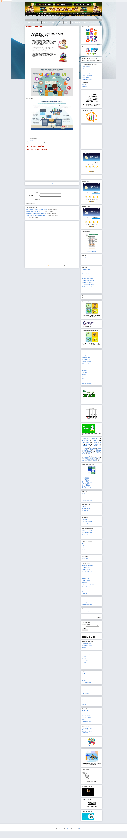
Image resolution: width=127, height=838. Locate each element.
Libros (85, 451)
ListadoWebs (85, 732)
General (97, 449)
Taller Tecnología (85, 363)
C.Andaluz (84, 680)
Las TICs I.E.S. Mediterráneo (88, 584)
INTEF (83, 591)
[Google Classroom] (88, 33)
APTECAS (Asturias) (86, 487)
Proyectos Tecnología (86, 361)
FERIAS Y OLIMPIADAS (36, 22)
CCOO (83, 549)
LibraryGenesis (85, 693)
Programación (85, 376)
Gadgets (99, 448)
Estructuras (84, 370)
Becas (93, 447)
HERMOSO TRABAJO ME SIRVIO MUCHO (34, 211)
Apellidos (84, 628)
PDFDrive (84, 691)
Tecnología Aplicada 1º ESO (88, 352)
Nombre (84, 627)
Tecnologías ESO (93, 458)
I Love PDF (84, 289)
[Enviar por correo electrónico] (30, 138)
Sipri (83, 70)
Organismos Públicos (86, 717)
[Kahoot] (91, 36)
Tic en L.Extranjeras (86, 664)
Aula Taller (84, 497)
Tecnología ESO (95, 460)
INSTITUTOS (28, 22)
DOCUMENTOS (77, 22)
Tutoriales (95, 445)
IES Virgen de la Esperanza (91, 459)
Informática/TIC (93, 457)
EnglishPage (84, 699)
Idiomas (86, 448)
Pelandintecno (85, 494)
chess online (86, 297)
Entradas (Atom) (55, 186)
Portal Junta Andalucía (87, 79)
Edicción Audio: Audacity (87, 286)
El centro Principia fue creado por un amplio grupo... (36, 215)
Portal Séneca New (86, 567)
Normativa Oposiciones (87, 75)
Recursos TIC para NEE (87, 500)
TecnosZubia (85, 86)
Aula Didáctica (85, 84)
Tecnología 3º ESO (86, 357)
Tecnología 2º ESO (86, 355)
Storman (69, 828)
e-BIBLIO (84, 662)
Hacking (84, 512)
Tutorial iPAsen (85, 558)
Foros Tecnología (86, 66)
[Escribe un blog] (32, 138)
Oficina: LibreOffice (86, 273)
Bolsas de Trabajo (86, 715)
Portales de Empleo (86, 710)
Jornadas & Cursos (89, 439)
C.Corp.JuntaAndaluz (86, 682)
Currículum (86, 454)
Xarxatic (84, 647)
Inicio (52, 183)
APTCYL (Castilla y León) (87, 482)
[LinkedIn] (96, 49)
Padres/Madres (84, 460)
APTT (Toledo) (85, 481)
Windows (89, 453)
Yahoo (83, 678)
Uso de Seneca (85, 578)
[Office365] (88, 40)
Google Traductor (85, 702)
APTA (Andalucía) (85, 478)
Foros (83, 599)
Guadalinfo (84, 656)
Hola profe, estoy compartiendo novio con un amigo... (36, 213)
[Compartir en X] (33, 138)
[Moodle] (95, 29)
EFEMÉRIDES (67, 22)
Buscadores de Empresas (87, 721)
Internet (94, 456)
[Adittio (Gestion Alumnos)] (91, 29)
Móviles (88, 444)
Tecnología (97, 442)
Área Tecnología (85, 493)
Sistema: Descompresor (87, 276)
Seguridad (84, 453)
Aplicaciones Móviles (97, 453)
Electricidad (84, 372)
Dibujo (83, 368)
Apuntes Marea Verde (86, 586)
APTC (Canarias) (85, 484)
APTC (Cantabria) (86, 485)
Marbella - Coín (85, 536)
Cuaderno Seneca (86, 580)
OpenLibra (84, 689)
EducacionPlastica (86, 498)
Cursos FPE (84, 733)
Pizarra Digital (85, 593)
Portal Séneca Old (86, 569)
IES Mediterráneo (93, 454)
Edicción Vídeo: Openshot (87, 282)
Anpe (83, 543)
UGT (83, 552)
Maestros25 (84, 589)
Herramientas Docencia (87, 271)
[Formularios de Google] (91, 33)
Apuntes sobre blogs (86, 643)
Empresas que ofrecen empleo (88, 713)
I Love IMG (84, 291)
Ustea (83, 547)
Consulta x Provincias (91, 251)
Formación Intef (85, 573)
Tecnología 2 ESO (86, 450)
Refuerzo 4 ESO (85, 519)
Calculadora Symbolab (87, 521)
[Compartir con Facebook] (34, 138)
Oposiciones (91, 451)
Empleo (96, 444)
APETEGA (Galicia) (86, 483)
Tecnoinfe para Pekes (86, 602)
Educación (85, 440)
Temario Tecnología (86, 73)
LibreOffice (92, 448)
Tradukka (84, 704)
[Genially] (95, 36)
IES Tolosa (99, 447)
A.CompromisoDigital (86, 654)
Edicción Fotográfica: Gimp (87, 278)
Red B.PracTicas (85, 667)
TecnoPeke (91, 745)
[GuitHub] (95, 40)
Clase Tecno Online (86, 495)
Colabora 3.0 (85, 576)
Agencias (84, 719)
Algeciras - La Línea (86, 534)
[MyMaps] (91, 40)
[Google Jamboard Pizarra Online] (95, 33)
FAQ (72, 22)
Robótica (84, 378)
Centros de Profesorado (87, 530)
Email (83, 625)
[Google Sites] (88, 36)
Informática (85, 442)
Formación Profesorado (87, 571)
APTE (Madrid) (85, 479)
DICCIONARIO (53, 22)
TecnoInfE (99, 456)
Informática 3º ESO (86, 508)
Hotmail (83, 675)
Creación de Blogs (96, 452)
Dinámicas (86, 457)
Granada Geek (85, 660)
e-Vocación (84, 582)
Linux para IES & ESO (87, 269)
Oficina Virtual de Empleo (87, 728)
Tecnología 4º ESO (86, 359)
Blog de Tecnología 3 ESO (87, 499)
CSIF (83, 545)
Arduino (100, 458)
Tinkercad (84, 365)
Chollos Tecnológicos (96, 450)
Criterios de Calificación (87, 383)
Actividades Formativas (87, 532)
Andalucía (88, 452)
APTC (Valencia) (85, 486)
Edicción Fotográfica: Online (88, 280)
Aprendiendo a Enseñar (87, 645)
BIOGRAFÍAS (60, 22)
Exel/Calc (92, 449)
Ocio (99, 457)
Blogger (80, 828)
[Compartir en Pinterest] (36, 138)
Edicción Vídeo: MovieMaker (88, 284)
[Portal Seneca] (88, 29)
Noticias (83, 68)
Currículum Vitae (85, 729)
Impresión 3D (85, 374)
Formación (84, 445)
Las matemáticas (85, 523)
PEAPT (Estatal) (85, 477)
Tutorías (85, 449)
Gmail (83, 673)
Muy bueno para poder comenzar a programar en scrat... (36, 209)
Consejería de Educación (87, 565)
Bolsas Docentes (85, 77)
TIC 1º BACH (85, 510)
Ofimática (84, 381)
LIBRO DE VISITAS (45, 22)
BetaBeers (84, 658)
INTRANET (84, 22)
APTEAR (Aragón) (86, 480)
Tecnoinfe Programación (87, 604)
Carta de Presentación (87, 731)
